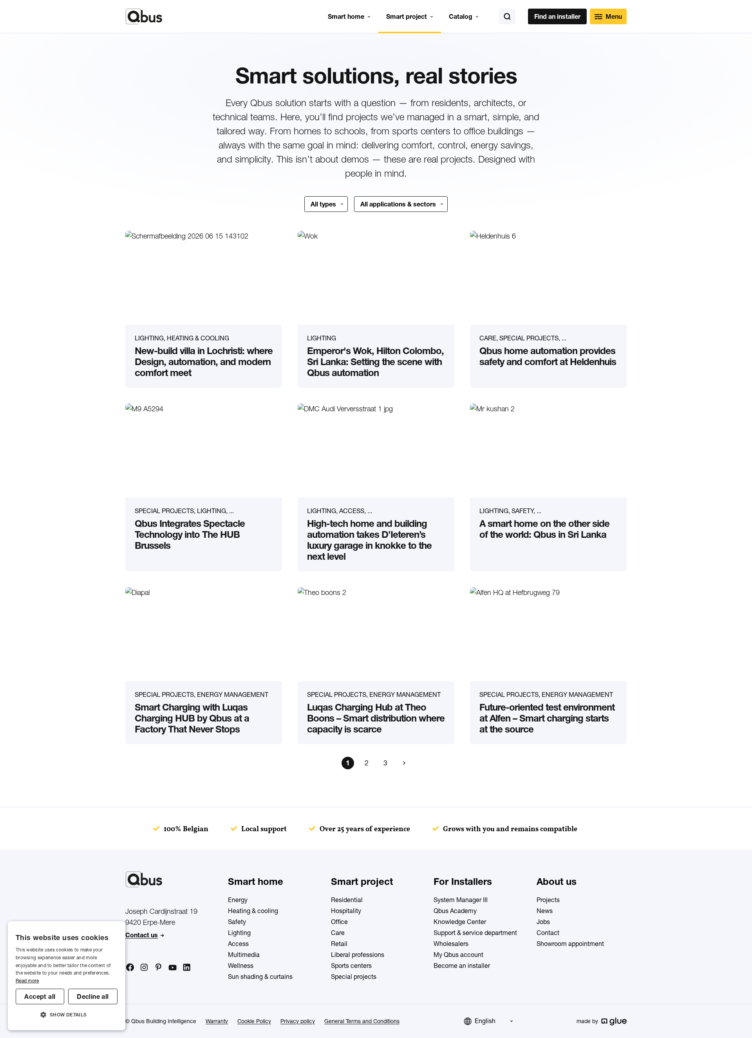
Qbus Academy (455, 911)
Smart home (346, 16)
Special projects (353, 976)
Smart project (406, 16)
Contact (548, 933)
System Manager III (461, 900)
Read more (27, 981)
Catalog (460, 16)
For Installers (463, 881)
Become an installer (462, 965)
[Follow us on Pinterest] (158, 967)
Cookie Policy (254, 1021)
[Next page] (404, 763)
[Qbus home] (144, 16)
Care (338, 933)
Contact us (141, 935)
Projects (548, 900)
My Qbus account (458, 954)
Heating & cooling (253, 911)
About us (557, 881)
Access (238, 944)
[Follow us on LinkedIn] (186, 967)
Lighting (239, 933)
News (545, 911)
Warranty (217, 1021)
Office (339, 922)
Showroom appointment (570, 944)
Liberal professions (357, 954)
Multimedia (244, 954)
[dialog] (66, 975)
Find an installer (557, 16)
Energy (238, 900)
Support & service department (475, 933)
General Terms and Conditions (362, 1021)
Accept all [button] (39, 996)
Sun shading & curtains (260, 976)
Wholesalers (451, 944)
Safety (237, 922)
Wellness (240, 965)
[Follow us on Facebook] (130, 967)
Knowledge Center (460, 922)
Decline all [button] (92, 996)
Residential (347, 900)
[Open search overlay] (507, 16)
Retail (339, 944)
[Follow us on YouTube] (172, 968)
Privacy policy (297, 1021)
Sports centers (351, 965)
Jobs (543, 922)
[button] (67, 1014)
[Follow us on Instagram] (144, 967)
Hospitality (346, 911)
